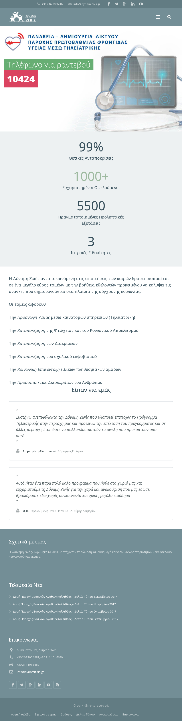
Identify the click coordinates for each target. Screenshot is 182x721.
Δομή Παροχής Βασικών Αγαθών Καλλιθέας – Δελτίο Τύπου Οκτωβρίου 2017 (64, 611)
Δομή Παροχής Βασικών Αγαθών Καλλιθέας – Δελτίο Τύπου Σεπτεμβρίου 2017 (65, 619)
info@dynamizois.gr (86, 4)
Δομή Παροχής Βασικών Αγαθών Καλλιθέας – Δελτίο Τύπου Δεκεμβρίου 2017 (65, 597)
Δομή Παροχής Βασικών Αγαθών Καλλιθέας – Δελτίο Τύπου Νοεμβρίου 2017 (64, 604)
